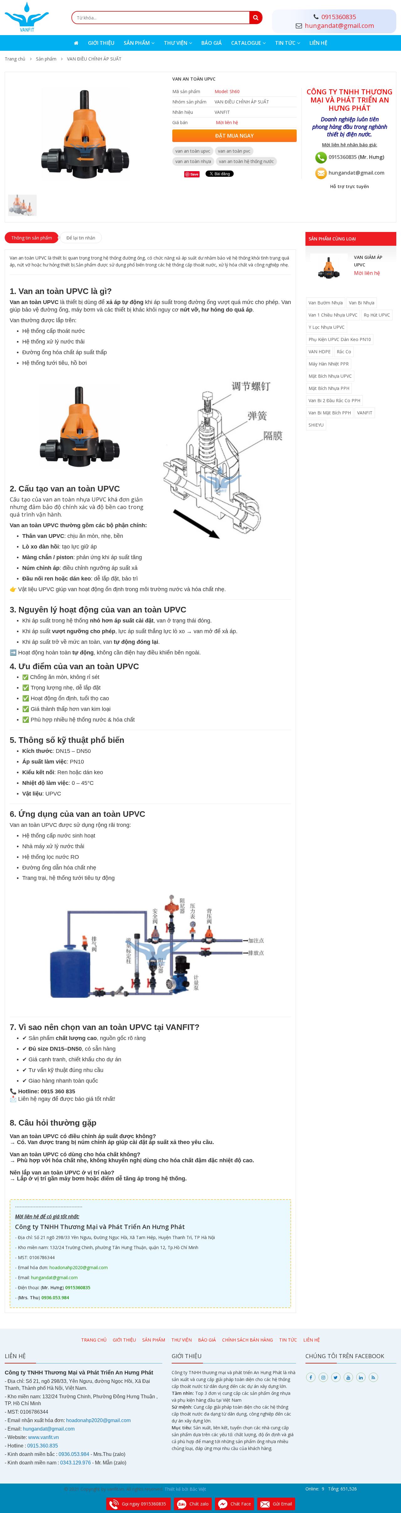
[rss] (373, 1377)
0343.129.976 (75, 1462)
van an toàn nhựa (193, 161)
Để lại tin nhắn (80, 238)
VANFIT (222, 112)
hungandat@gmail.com (356, 172)
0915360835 (343, 157)
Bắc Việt (198, 1489)
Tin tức (285, 42)
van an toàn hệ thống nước (246, 161)
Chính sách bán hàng (247, 1340)
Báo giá (211, 42)
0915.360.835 (42, 1445)
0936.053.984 (55, 1297)
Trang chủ (15, 59)
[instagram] (323, 1377)
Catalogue (246, 42)
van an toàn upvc (192, 151)
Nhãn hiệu (182, 112)
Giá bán (180, 122)
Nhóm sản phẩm (189, 102)
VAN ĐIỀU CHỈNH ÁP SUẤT (94, 59)
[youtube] (348, 1377)
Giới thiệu (101, 42)
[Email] (321, 173)
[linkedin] (361, 1377)
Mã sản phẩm (186, 91)
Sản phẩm (137, 42)
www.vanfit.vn (43, 1437)
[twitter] (336, 1377)
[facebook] (310, 1377)
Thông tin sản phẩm (31, 238)
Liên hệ (318, 42)
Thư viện (175, 42)
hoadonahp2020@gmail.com (78, 1267)
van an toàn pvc (234, 151)
